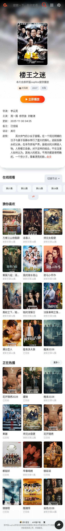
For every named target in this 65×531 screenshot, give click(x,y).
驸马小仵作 (50, 275)
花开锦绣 (48, 433)
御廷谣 (47, 470)
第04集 (54, 188)
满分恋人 (7, 349)
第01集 (9, 188)
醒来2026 (49, 349)
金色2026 (49, 508)
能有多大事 (29, 349)
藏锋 (25, 396)
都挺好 (6, 470)
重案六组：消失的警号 (12, 275)
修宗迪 (23, 115)
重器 (5, 433)
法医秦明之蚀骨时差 (53, 312)
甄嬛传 (26, 508)
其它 (13, 130)
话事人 (26, 237)
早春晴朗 (28, 470)
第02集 (24, 188)
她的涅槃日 (29, 312)
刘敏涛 (31, 115)
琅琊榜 (6, 508)
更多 (56, 362)
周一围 (14, 115)
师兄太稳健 (50, 237)
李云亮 (14, 110)
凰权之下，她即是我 (12, 312)
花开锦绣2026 (10, 396)
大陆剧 (25, 88)
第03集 (39, 188)
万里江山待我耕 (11, 237)
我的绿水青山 (30, 275)
